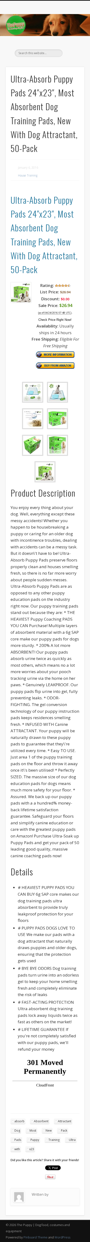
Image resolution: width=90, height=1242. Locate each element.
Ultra (72, 1140)
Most (33, 1130)
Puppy (34, 1140)
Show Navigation (73, 43)
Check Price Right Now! (55, 320)
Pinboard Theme (36, 1237)
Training (54, 1140)
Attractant (64, 1121)
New (49, 1130)
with (17, 1149)
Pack (64, 1130)
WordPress (62, 1237)
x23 (31, 1149)
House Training (27, 175)
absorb (19, 1121)
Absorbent (41, 1121)
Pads (17, 1140)
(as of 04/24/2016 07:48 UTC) (54, 313)
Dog (17, 1130)
